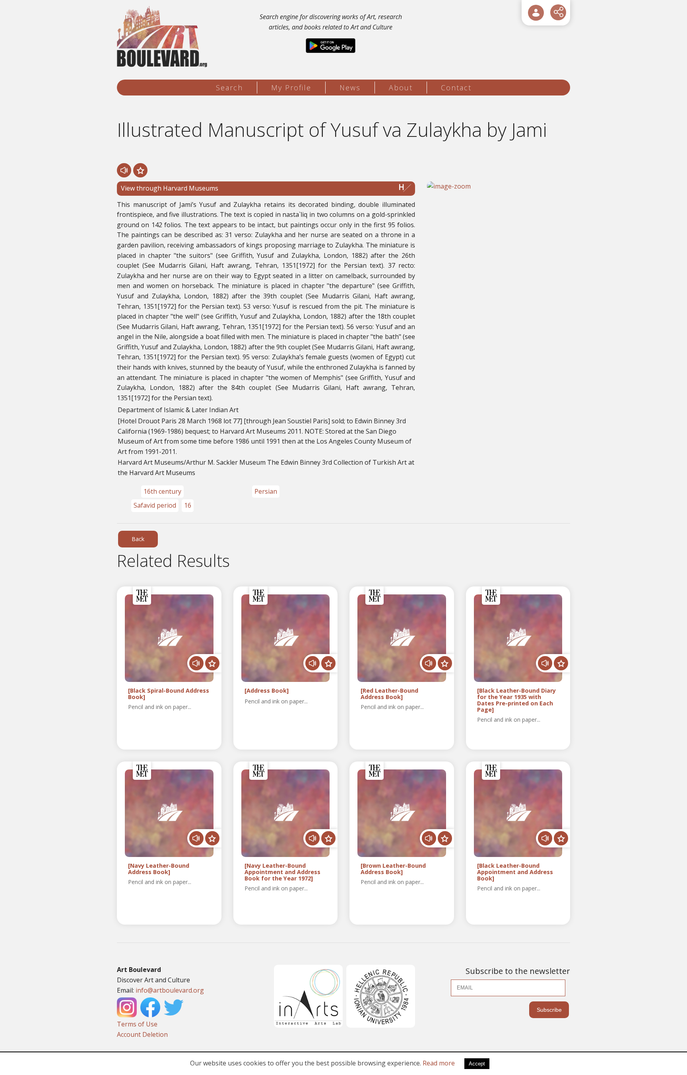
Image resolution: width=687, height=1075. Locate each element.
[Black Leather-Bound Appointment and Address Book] (515, 872)
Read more (439, 1063)
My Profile (291, 87)
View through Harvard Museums (169, 188)
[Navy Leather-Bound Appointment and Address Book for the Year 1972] (282, 872)
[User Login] (536, 13)
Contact (456, 87)
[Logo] (163, 37)
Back (138, 539)
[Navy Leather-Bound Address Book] (158, 869)
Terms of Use (137, 1024)
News (350, 87)
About (401, 87)
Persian (265, 491)
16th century (162, 491)
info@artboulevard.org (170, 990)
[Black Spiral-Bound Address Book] (168, 693)
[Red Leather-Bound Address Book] (389, 693)
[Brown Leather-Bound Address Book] (393, 869)
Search (229, 87)
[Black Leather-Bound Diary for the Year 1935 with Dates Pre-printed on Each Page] (516, 700)
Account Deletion (142, 1034)
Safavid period (155, 505)
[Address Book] (267, 690)
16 (187, 505)
